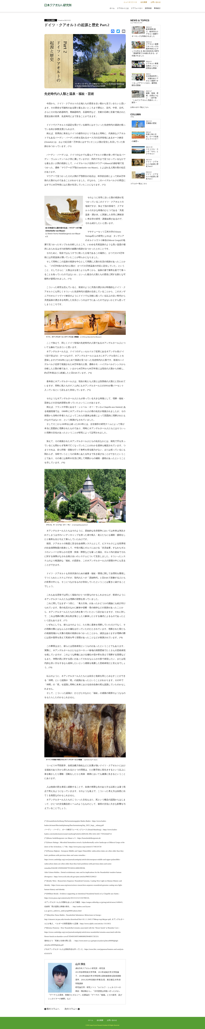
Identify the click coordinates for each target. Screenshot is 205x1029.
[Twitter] (117, 32)
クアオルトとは (123, 8)
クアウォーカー (137, 8)
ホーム (112, 8)
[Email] (123, 32)
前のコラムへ (53, 1009)
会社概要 (143, 2)
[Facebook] (112, 32)
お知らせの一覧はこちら (139, 107)
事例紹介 (157, 8)
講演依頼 (148, 8)
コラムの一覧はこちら (138, 183)
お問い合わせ (156, 2)
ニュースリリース (130, 2)
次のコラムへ (71, 1009)
